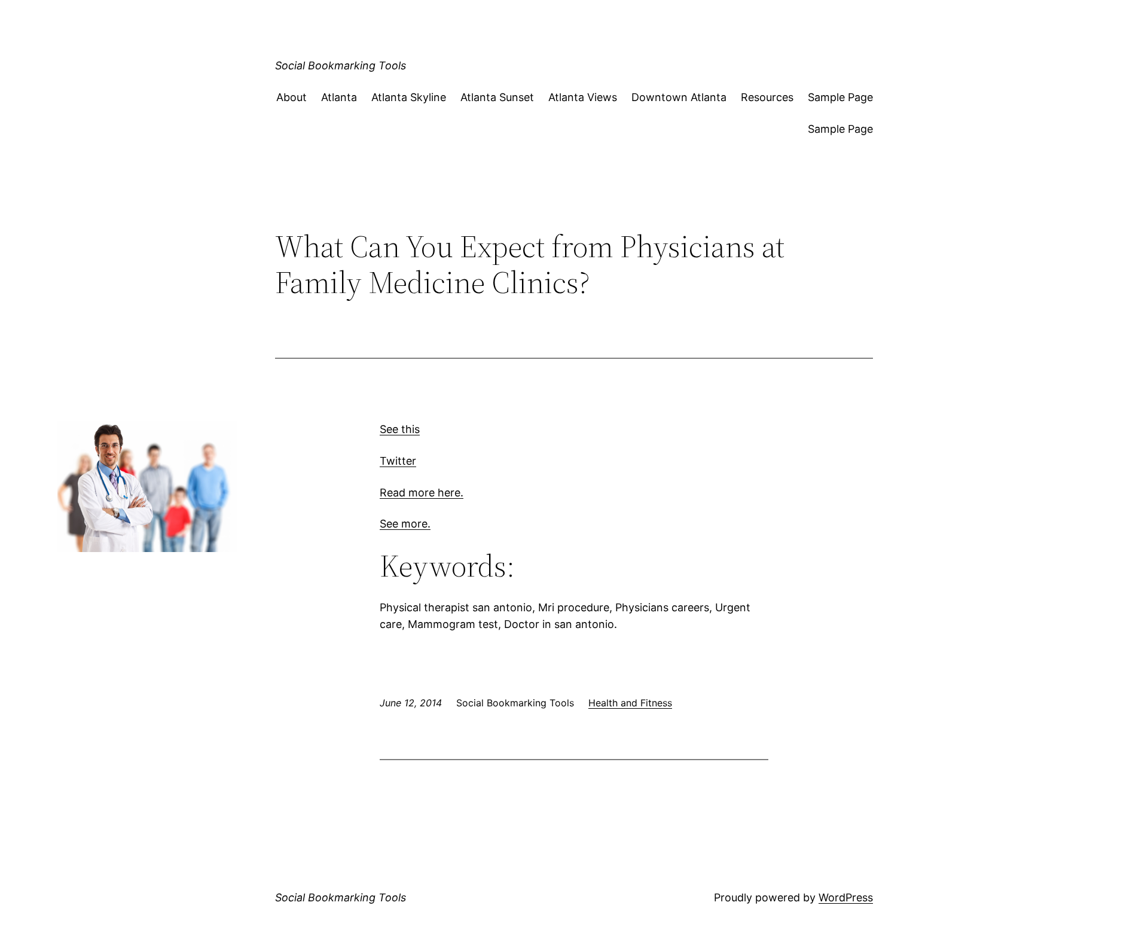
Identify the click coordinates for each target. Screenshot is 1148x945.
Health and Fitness (630, 703)
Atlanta (339, 97)
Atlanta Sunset (497, 97)
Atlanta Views (582, 97)
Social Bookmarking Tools (340, 65)
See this (400, 429)
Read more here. (421, 492)
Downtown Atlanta (678, 97)
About (291, 97)
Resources (767, 97)
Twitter (398, 461)
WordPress (846, 897)
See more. (405, 523)
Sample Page (840, 97)
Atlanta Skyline (408, 97)
